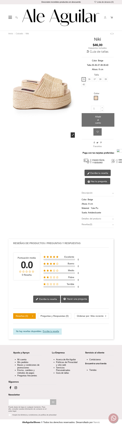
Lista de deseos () (105, 2)
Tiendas (93, 370)
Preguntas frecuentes (27, 375)
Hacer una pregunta (76, 299)
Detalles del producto (91, 218)
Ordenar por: (83, 316)
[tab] (97, 193)
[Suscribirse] (53, 402)
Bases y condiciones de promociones (28, 366)
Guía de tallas (62, 373)
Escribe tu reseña (99, 173)
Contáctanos (95, 359)
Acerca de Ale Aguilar (66, 359)
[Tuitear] (97, 142)
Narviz (96, 422)
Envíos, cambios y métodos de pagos (26, 371)
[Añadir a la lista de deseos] (97, 132)
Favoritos (97, 146)
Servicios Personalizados (63, 369)
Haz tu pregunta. (99, 181)
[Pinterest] (101, 142)
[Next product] (113, 33)
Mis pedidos (22, 362)
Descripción (87, 193)
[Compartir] (94, 142)
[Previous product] (111, 33)
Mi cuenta (21, 359)
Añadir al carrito (98, 120)
